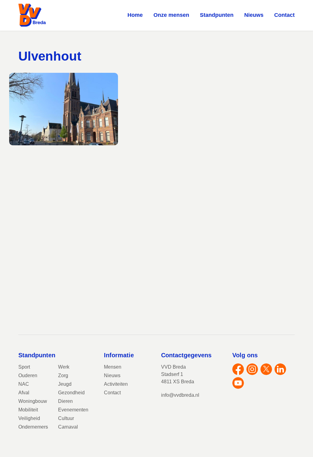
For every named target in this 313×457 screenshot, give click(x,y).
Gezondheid (71, 392)
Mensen (112, 367)
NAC (23, 384)
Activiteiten (116, 384)
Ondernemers (33, 426)
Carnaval (68, 426)
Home (135, 15)
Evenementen (73, 409)
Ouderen (27, 375)
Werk (63, 367)
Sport (24, 367)
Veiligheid (29, 418)
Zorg (63, 375)
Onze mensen (171, 15)
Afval (23, 392)
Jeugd (65, 384)
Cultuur (66, 418)
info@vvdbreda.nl (180, 395)
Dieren (65, 401)
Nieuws (253, 15)
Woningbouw (32, 401)
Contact (284, 15)
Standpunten (217, 15)
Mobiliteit (28, 409)
